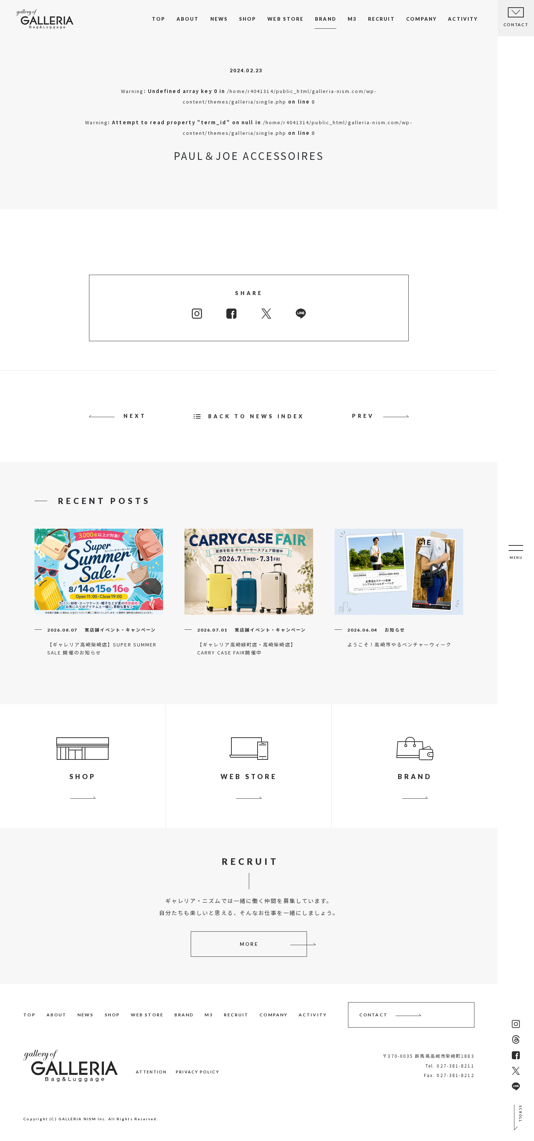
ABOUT (188, 19)
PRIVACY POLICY (197, 1071)
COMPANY (421, 19)
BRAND (325, 19)
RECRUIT (381, 19)
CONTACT (373, 1014)
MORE (249, 944)
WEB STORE (285, 19)
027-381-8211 (455, 1066)
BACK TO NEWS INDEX (256, 416)
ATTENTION (151, 1071)
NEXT (135, 416)
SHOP (247, 19)
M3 (352, 19)
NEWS (219, 19)
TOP (158, 19)
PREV (363, 416)
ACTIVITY (463, 19)
